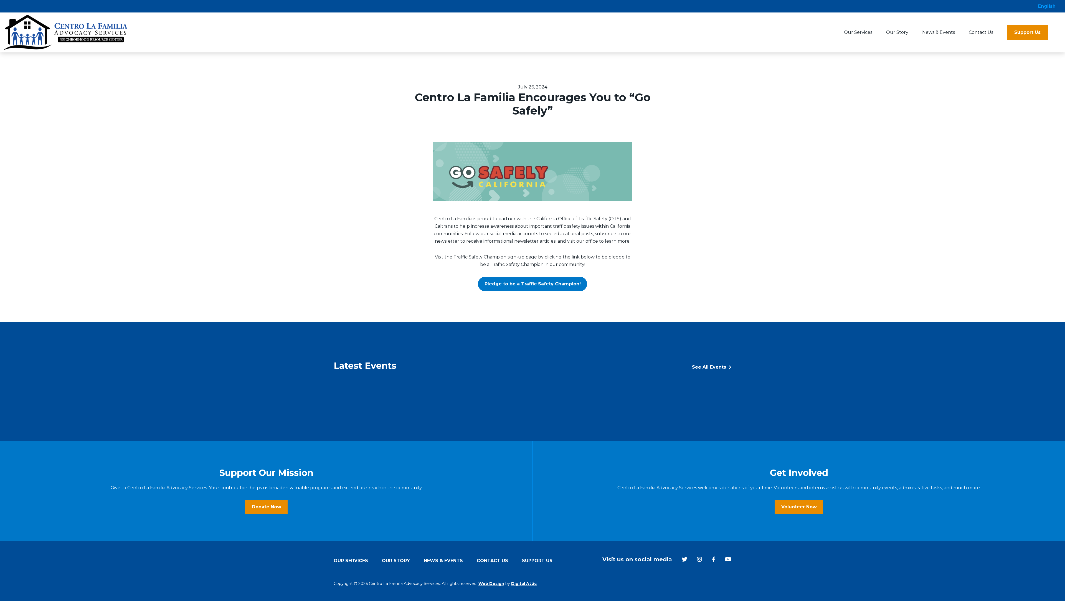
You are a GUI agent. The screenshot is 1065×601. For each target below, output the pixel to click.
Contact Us (981, 32)
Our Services (858, 32)
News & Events (938, 32)
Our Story (897, 32)
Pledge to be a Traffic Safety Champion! (533, 283)
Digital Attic (524, 583)
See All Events (709, 367)
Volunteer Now (799, 506)
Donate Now (266, 506)
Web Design (491, 583)
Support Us (1027, 32)
